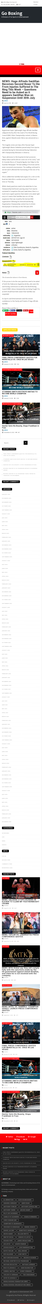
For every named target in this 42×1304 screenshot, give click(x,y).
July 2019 (4, 794)
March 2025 (5, 533)
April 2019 (5, 806)
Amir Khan (26, 1203)
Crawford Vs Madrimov (13, 1224)
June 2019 (5, 798)
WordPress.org (7, 868)
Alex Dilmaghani (24, 1200)
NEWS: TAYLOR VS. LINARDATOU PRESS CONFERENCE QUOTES (20, 936)
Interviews (5, 833)
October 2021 (6, 689)
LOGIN (35, 4)
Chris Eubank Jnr (10, 1220)
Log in (4, 856)
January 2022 (6, 677)
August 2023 (6, 607)
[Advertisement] (21, 43)
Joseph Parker (20, 1244)
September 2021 (7, 693)
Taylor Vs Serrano (11, 1275)
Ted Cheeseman (28, 1275)
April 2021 (5, 713)
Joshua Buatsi (9, 1247)
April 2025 (5, 529)
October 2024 (6, 553)
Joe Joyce (7, 1244)
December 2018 (6, 822)
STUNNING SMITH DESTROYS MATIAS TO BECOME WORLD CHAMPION (20, 393)
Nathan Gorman (28, 1264)
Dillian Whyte (23, 1234)
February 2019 (6, 814)
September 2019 (7, 787)
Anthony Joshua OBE (29, 1206)
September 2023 (7, 603)
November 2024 (7, 549)
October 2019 (6, 783)
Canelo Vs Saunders (11, 1217)
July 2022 (4, 654)
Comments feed (7, 864)
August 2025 (6, 514)
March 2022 (5, 670)
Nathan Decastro (10, 1264)
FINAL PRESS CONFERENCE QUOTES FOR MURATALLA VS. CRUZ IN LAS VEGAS (19, 358)
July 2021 (4, 701)
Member (36, 2)
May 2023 (4, 615)
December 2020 (6, 728)
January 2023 (6, 631)
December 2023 (6, 592)
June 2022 (5, 658)
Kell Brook (22, 1251)
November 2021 (6, 685)
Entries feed (6, 860)
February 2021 (6, 720)
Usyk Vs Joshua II (10, 1278)
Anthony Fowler (10, 1206)
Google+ (32, 1300)
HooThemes (18, 1295)
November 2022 (6, 638)
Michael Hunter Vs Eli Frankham (16, 1261)
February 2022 (6, 674)
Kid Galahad (8, 1254)
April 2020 (5, 759)
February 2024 (6, 584)
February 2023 (6, 627)
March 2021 (5, 716)
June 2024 (5, 568)
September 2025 (7, 510)
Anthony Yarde (9, 1210)
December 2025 (6, 498)
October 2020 (6, 736)
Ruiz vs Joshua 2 (10, 1268)
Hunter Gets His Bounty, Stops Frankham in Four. (20, 427)
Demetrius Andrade (26, 1230)
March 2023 (5, 623)
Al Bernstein (8, 1200)
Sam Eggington (27, 1268)
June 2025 (5, 522)
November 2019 (7, 779)
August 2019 (6, 790)
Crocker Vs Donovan (12, 1227)
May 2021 (4, 709)
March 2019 (5, 810)
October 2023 (6, 600)
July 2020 (5, 748)
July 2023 (4, 611)
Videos (4, 845)
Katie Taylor (8, 1251)
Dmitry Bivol (9, 1237)
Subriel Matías (9, 1271)
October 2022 (6, 642)
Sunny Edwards (26, 1271)
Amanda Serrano (10, 1203)
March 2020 (5, 763)
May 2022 (4, 662)
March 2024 (5, 580)
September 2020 (7, 740)
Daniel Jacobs (9, 1230)
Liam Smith (22, 1254)
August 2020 (6, 744)
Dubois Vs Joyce (24, 1237)
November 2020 (7, 732)
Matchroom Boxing (11, 1258)
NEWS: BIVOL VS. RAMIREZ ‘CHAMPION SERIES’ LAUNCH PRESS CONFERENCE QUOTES (20, 1009)
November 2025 (7, 502)
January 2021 (6, 724)
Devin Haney (8, 1234)
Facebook (11, 1300)
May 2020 (4, 755)
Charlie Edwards (30, 1217)
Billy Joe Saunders (11, 1213)
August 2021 (6, 697)
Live (3, 837)
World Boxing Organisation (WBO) (17, 1285)
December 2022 (6, 635)
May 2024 (5, 572)
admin (6, 100)
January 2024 (6, 588)
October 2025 (6, 506)
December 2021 (6, 681)
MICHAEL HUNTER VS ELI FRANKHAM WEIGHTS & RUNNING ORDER (20, 469)
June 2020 (5, 752)
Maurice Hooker (30, 1258)
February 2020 (6, 767)
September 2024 (7, 557)
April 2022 (5, 666)
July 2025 (4, 518)
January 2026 (6, 494)
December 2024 (6, 545)
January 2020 (6, 771)
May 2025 (4, 525)
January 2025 (6, 541)
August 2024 (6, 561)
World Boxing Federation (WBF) (16, 1281)
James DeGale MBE (24, 1241)
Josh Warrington (26, 1247)
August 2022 (6, 650)
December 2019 (6, 775)
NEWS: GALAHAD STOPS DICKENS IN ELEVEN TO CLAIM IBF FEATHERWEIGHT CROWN (20, 902)
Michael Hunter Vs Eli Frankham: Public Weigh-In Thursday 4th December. (19, 474)
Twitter (21, 1300)
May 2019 (4, 802)
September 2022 (7, 646)
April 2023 (5, 619)
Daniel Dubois (30, 1227)
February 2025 (6, 537)
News (3, 841)
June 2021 (5, 705)
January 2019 (6, 818)
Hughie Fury (8, 1241)
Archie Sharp (25, 1210)
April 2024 (5, 576)
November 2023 (6, 596)
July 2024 (5, 564)
